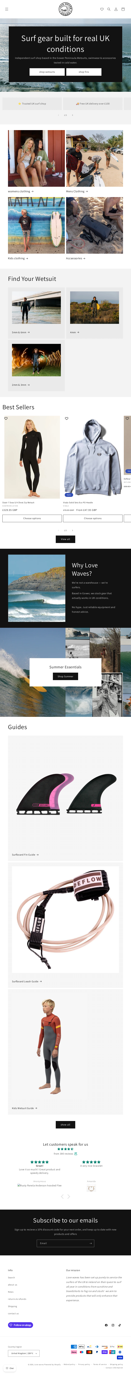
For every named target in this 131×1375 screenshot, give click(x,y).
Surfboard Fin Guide (23, 854)
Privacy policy (84, 1364)
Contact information (114, 1368)
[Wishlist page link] (102, 9)
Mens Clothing (75, 191)
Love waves (39, 1364)
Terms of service (100, 1364)
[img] (65, 1149)
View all (65, 539)
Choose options (32, 518)
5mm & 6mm (19, 332)
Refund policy (69, 1364)
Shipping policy (116, 1364)
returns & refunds (17, 1299)
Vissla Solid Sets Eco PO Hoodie (78, 502)
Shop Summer (65, 676)
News (10, 1291)
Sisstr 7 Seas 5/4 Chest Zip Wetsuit (18, 502)
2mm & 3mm (19, 384)
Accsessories (74, 258)
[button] (6, 9)
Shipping (12, 1306)
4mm (73, 332)
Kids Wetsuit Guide (23, 1108)
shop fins (84, 71)
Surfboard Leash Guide (25, 981)
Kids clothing (16, 258)
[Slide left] (58, 115)
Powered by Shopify (52, 1364)
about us (12, 1284)
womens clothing (19, 191)
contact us (13, 1313)
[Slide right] (72, 115)
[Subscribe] (90, 1243)
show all (65, 1124)
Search (11, 1277)
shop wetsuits (47, 71)
